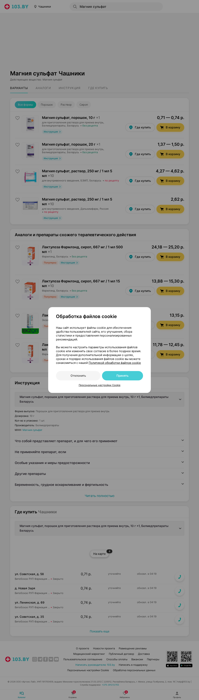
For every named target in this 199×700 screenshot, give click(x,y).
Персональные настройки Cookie (99, 385)
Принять (122, 375)
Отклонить (78, 375)
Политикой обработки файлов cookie (115, 363)
